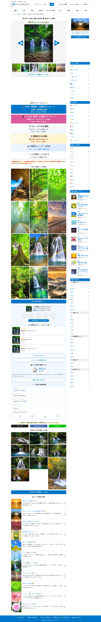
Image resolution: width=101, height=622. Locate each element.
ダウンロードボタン (39, 22)
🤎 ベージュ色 (73, 140)
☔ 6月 (72, 165)
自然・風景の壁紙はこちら (39, 301)
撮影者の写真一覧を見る (39, 380)
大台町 (72, 326)
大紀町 (72, 333)
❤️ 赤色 (72, 126)
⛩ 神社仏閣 (73, 80)
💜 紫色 (72, 130)
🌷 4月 (72, 158)
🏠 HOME (21, 617)
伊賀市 (72, 362)
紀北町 (72, 376)
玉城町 (72, 353)
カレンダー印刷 (50, 10)
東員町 (72, 292)
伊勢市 (72, 339)
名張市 (72, 366)
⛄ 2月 (72, 151)
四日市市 (72, 309)
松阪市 (72, 319)
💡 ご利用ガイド (85, 4)
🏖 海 (71, 73)
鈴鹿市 (72, 302)
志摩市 (72, 342)
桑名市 (72, 299)
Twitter (63, 161)
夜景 (69, 10)
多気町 (72, 329)
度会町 (72, 356)
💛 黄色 (72, 119)
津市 (71, 315)
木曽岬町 (72, 288)
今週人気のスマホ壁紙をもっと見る (38, 74)
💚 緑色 (72, 112)
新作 (32, 10)
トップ (14, 14)
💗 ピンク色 (73, 105)
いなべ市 (72, 285)
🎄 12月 (72, 186)
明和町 (72, 322)
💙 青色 (72, 109)
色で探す (40, 10)
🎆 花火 (72, 83)
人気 (24, 10)
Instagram (17, 163)
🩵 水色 (72, 116)
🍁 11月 (72, 183)
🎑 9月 (72, 176)
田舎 (86, 10)
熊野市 (72, 383)
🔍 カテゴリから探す (74, 4)
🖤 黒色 (72, 133)
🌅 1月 (72, 148)
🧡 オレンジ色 (73, 123)
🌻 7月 (72, 169)
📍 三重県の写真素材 (31, 617)
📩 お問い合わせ (76, 617)
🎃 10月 (72, 179)
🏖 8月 (71, 172)
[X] (40, 371)
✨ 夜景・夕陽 (73, 76)
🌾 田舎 (72, 90)
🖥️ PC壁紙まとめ (55, 617)
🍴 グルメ (72, 94)
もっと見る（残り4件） (39, 355)
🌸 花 (71, 66)
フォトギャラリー (20, 5)
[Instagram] (42, 371)
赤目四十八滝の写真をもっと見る (39, 492)
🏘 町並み (72, 87)
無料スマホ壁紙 (22, 14)
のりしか (42, 368)
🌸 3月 (72, 155)
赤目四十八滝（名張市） (19, 390)
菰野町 (72, 295)
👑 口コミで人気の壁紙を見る (38, 360)
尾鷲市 (72, 372)
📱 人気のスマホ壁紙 (44, 617)
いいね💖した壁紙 (62, 4)
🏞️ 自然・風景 (73, 69)
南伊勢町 (72, 349)
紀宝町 (72, 386)
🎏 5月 (72, 162)
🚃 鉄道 (72, 97)
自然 (77, 10)
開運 (15, 10)
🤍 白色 (72, 137)
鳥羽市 (72, 346)
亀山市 (72, 306)
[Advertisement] (38, 90)
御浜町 (72, 379)
